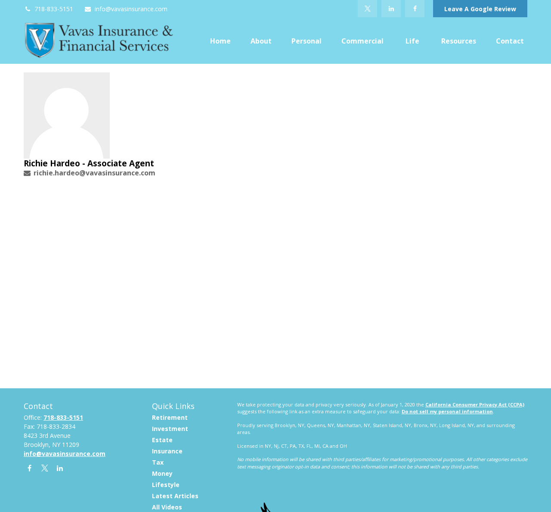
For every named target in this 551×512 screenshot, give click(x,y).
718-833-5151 (53, 9)
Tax (158, 462)
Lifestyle (166, 485)
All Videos (167, 507)
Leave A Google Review (480, 9)
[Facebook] (414, 8)
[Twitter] (367, 8)
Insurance (167, 451)
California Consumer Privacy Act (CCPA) (474, 404)
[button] (220, 40)
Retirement (170, 417)
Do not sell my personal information (447, 411)
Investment (170, 429)
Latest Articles (175, 496)
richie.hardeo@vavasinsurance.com (94, 173)
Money (162, 473)
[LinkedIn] (391, 8)
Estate (162, 440)
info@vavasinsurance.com (131, 9)
